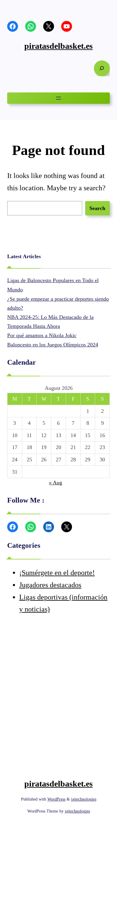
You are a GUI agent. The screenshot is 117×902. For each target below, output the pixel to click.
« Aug (55, 483)
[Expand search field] (102, 68)
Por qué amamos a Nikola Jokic (41, 335)
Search (97, 208)
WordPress (56, 799)
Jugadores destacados (50, 585)
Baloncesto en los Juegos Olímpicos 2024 (52, 345)
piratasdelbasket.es (58, 46)
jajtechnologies (83, 799)
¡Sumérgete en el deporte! (57, 573)
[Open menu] (58, 98)
